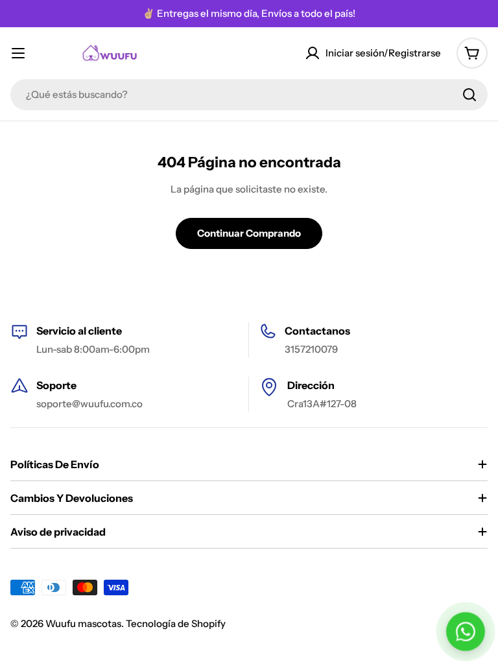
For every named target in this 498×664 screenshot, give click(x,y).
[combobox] (249, 94)
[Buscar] (469, 94)
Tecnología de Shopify (176, 623)
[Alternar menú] (18, 53)
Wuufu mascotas (83, 623)
